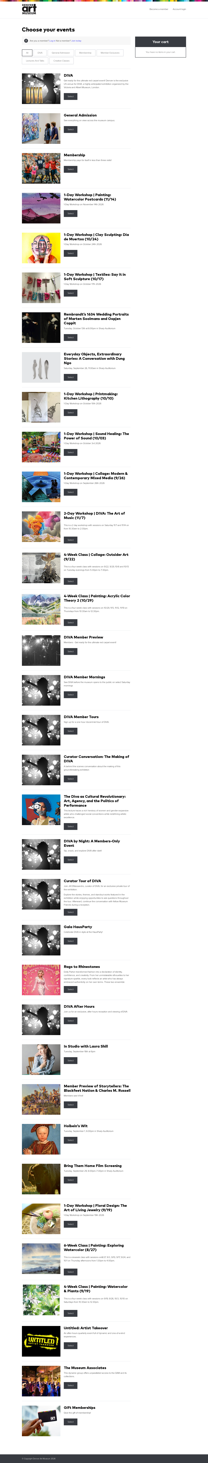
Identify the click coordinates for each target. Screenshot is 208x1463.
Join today (76, 40)
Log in (52, 40)
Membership (85, 52)
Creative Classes (61, 60)
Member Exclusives (110, 52)
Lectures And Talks (35, 60)
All (27, 52)
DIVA (40, 52)
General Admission (61, 52)
